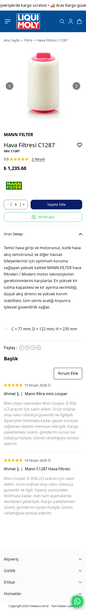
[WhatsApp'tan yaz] (77, 601)
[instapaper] (27, 347)
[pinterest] (38, 347)
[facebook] (21, 347)
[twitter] (33, 347)
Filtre (28, 40)
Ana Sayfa (12, 40)
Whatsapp (46, 217)
